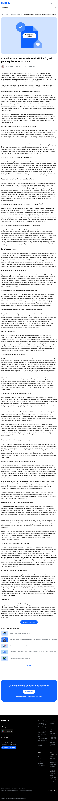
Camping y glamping (52, 745)
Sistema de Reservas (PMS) (42, 724)
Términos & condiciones (53, 767)
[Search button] (51, 2)
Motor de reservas (42, 729)
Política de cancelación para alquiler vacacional (32, 793)
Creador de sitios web (42, 735)
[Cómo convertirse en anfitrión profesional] (29, 658)
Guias (39, 757)
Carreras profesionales (53, 761)
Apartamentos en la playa (53, 734)
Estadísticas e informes (41, 744)
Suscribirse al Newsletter (8, 747)
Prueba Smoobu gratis (29, 622)
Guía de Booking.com (5, 788)
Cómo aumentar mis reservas (26, 790)
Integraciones (41, 761)
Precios (51, 756)
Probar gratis (29, 691)
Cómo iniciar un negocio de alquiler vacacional (10, 793)
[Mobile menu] (55, 2)
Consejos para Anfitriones (16, 14)
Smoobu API (53, 764)
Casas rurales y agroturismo (53, 737)
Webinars (40, 759)
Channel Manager (42, 727)
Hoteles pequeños (52, 741)
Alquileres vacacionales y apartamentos (53, 725)
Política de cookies (52, 774)
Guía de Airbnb (14, 788)
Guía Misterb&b (22, 788)
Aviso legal (52, 781)
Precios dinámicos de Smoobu (42, 741)
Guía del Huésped (42, 738)
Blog (7, 14)
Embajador (52, 758)
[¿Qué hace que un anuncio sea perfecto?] (29, 633)
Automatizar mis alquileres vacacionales (9, 790)
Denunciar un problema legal (53, 778)
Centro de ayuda (42, 765)
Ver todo (29, 665)
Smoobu (2, 14)
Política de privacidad (52, 770)
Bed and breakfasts (52, 730)
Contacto (40, 763)
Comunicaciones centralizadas (42, 731)
